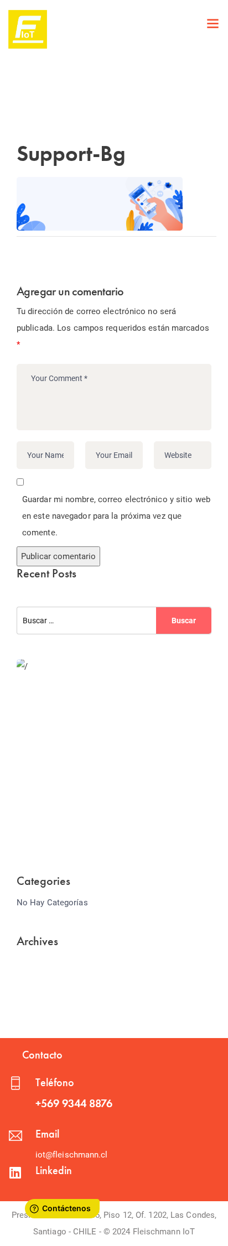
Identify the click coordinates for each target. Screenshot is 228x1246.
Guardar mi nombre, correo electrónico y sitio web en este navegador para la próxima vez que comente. (116, 516)
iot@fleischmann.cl (71, 1155)
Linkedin (53, 1170)
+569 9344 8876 (73, 1103)
